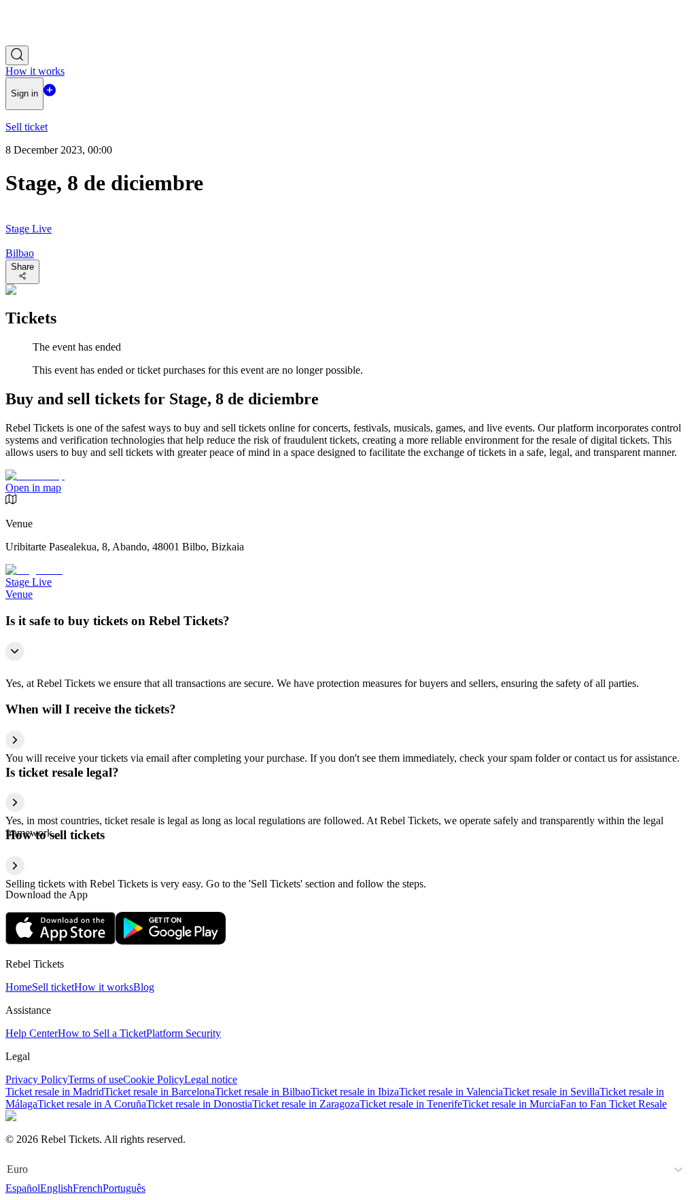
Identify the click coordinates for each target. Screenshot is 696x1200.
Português (124, 1188)
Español (22, 1188)
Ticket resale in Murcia (511, 1104)
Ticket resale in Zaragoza (306, 1104)
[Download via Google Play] (171, 941)
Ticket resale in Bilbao (263, 1091)
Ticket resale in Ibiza (355, 1091)
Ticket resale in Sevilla (551, 1091)
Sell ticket (53, 987)
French (88, 1188)
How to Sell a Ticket (102, 1033)
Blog (143, 987)
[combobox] (8, 1169)
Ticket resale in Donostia (199, 1104)
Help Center (31, 1033)
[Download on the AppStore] (60, 941)
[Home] (42, 39)
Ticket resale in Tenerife (411, 1104)
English (56, 1188)
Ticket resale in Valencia (451, 1091)
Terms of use (95, 1079)
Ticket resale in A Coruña (91, 1104)
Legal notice (210, 1079)
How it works (103, 987)
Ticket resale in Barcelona (159, 1091)
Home (18, 987)
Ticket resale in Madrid (54, 1091)
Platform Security (183, 1033)
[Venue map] (35, 475)
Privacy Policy (36, 1079)
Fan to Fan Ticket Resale (613, 1104)
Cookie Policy (153, 1079)
